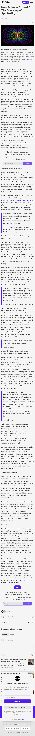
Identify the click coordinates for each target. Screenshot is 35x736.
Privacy (16, 724)
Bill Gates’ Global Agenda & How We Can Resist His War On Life (13, 660)
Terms (20, 724)
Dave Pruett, (8, 227)
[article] (17, 664)
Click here (28, 59)
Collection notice (27, 724)
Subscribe (25, 2)
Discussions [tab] (14, 655)
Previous (6, 623)
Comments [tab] (5, 634)
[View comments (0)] (8, 22)
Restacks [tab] (12, 634)
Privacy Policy (17, 714)
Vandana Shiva (12, 667)
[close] (30, 676)
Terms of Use (25, 711)
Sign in (31, 2)
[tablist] (8, 634)
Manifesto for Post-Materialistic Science (17, 200)
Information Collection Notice (20, 713)
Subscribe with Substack (18, 707)
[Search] (32, 655)
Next (29, 623)
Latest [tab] (7, 655)
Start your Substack (13, 728)
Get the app (25, 728)
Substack (9, 732)
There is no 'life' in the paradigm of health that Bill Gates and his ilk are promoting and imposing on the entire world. (13, 664)
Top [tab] (3, 655)
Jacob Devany (4, 17)
